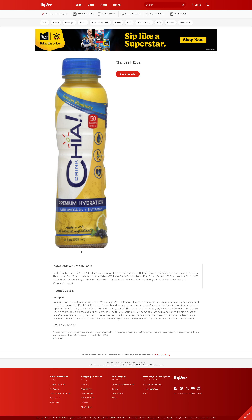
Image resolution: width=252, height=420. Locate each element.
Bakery (118, 23)
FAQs (114, 398)
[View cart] (207, 4)
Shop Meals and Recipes (152, 384)
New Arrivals (185, 23)
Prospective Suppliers (166, 418)
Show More (57, 338)
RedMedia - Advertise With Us (123, 384)
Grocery (84, 380)
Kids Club (146, 393)
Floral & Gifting (87, 389)
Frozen (83, 23)
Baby (159, 23)
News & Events (117, 393)
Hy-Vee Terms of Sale (145, 365)
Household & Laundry (100, 23)
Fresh (45, 23)
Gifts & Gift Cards (87, 398)
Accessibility (211, 418)
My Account (54, 389)
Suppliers (179, 418)
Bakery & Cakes (87, 393)
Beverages (69, 23)
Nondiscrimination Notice (194, 418)
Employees (152, 418)
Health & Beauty (144, 23)
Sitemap (39, 418)
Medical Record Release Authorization (131, 418)
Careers (115, 389)
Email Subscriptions (57, 384)
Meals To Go (85, 384)
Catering (84, 402)
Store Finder (54, 402)
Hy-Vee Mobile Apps (150, 389)
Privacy (48, 418)
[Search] (183, 4)
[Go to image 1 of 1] (81, 252)
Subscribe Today (162, 355)
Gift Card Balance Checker (60, 393)
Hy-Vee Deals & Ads (150, 380)
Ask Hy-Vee (54, 380)
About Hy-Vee (117, 380)
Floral (129, 23)
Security (93, 418)
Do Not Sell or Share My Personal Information (70, 418)
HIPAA (112, 418)
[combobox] (165, 5)
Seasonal (170, 23)
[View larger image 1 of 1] (81, 153)
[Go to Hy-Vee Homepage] (46, 5)
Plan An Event (86, 407)
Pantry (56, 23)
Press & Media (55, 398)
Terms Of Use (103, 418)
